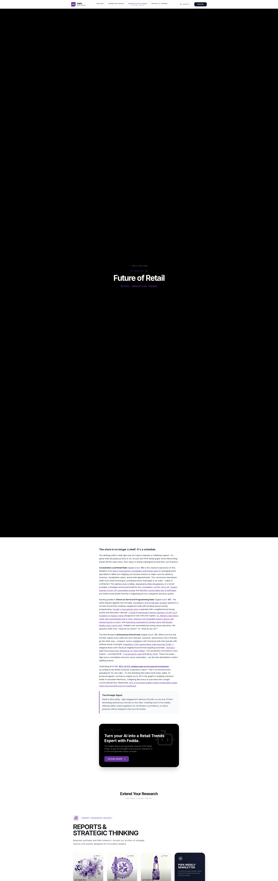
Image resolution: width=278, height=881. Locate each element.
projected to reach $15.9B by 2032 (141, 654)
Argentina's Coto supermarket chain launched (147, 644)
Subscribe (185, 4)
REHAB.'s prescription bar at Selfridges (158, 590)
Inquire (200, 4)
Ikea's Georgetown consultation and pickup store (135, 571)
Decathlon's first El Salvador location (150, 603)
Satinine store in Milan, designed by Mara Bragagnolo (139, 584)
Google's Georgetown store (126, 609)
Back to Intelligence (140, 266)
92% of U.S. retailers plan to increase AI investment (144, 666)
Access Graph (115, 759)
